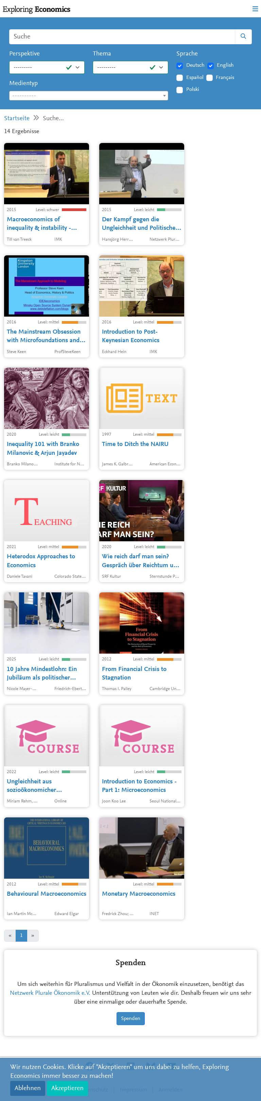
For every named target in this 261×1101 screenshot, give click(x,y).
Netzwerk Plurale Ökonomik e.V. (50, 993)
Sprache (187, 54)
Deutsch (195, 65)
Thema (102, 54)
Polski (192, 89)
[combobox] (88, 95)
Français (225, 77)
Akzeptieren (67, 1088)
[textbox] (89, 96)
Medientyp (23, 83)
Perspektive (24, 54)
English (225, 65)
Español (195, 77)
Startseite (17, 118)
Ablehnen (28, 1088)
